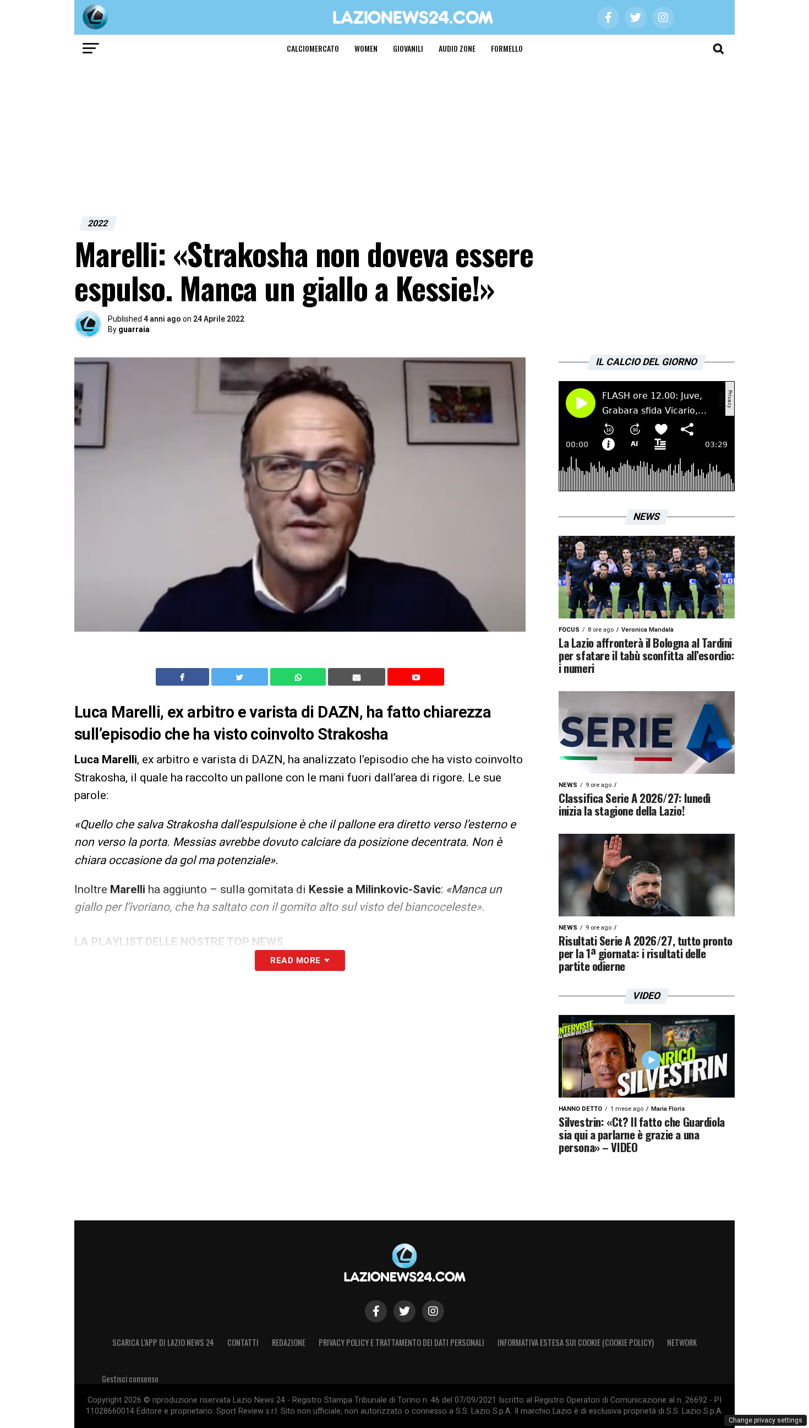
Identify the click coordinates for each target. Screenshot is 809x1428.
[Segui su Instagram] (433, 1311)
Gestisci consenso (130, 1378)
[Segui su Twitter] (404, 1311)
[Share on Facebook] (184, 677)
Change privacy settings (765, 1420)
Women (366, 48)
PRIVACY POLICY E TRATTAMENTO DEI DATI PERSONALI (401, 1342)
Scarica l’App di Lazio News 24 (163, 1342)
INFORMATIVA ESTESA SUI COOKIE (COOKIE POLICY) (576, 1342)
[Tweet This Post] (240, 677)
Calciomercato (313, 48)
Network (682, 1342)
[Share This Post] (299, 677)
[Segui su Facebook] (376, 1311)
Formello (507, 48)
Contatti (243, 1342)
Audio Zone (457, 48)
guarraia (134, 329)
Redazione (288, 1342)
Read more (295, 960)
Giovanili (408, 48)
